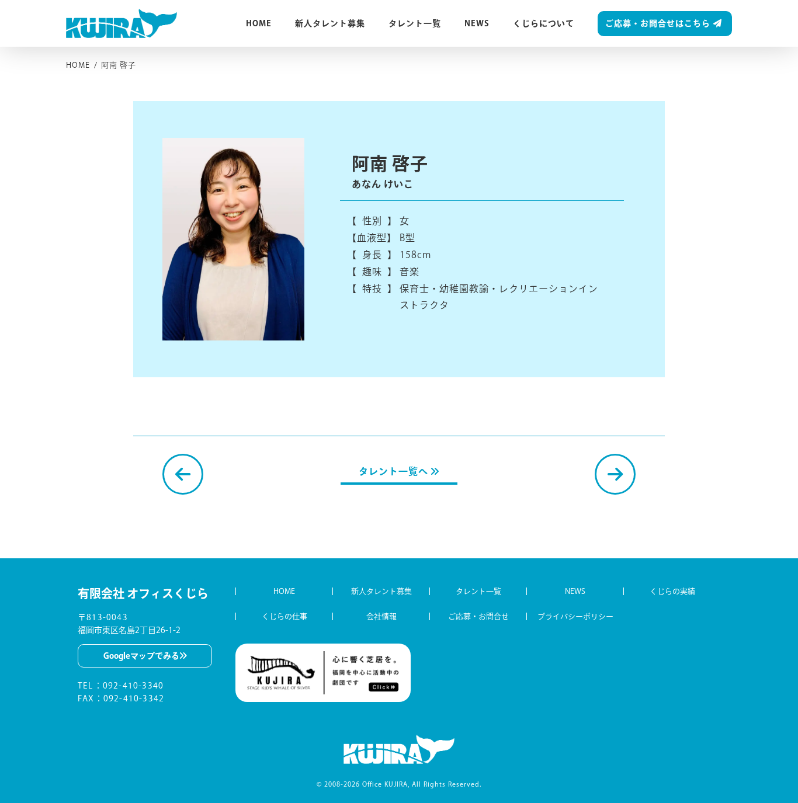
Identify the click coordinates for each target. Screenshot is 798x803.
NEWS (477, 23)
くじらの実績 (672, 591)
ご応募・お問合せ (478, 616)
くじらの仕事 (284, 616)
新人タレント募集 (330, 23)
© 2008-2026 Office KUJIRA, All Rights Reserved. (399, 784)
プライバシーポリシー (575, 616)
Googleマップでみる (141, 656)
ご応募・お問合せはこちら (657, 23)
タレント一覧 (414, 23)
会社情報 (381, 616)
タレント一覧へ (395, 471)
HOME (259, 23)
